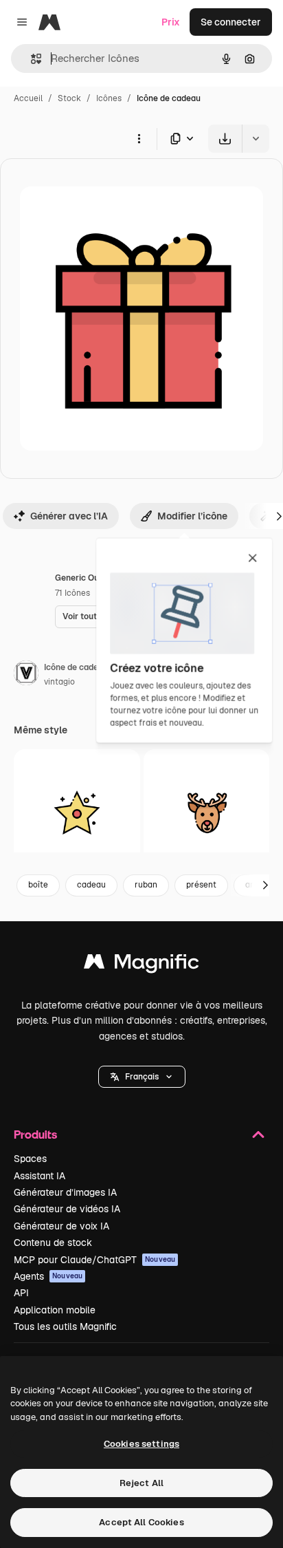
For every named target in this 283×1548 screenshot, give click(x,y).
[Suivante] (265, 885)
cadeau (91, 884)
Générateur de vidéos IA (67, 1209)
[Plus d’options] (138, 138)
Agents (48, 1276)
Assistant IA (39, 1176)
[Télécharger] (225, 139)
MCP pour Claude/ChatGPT (94, 1260)
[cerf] (207, 812)
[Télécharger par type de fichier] (182, 139)
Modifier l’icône (192, 516)
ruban (146, 884)
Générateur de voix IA (61, 1226)
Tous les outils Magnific (65, 1326)
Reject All (141, 1483)
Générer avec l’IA (69, 516)
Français (142, 1076)
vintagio (59, 681)
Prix (170, 22)
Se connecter (231, 22)
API (21, 1293)
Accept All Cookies (141, 1522)
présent (201, 884)
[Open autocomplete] (30, 59)
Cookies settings (141, 1444)
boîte (38, 884)
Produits (35, 1134)
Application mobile (54, 1310)
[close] (252, 559)
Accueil (28, 98)
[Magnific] (141, 965)
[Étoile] (77, 812)
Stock (69, 98)
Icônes (109, 98)
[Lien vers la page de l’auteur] (26, 674)
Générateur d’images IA (65, 1192)
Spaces (30, 1158)
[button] (141, 1077)
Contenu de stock (53, 1242)
